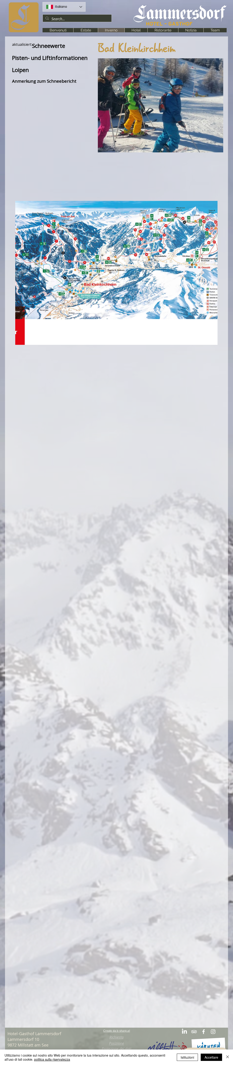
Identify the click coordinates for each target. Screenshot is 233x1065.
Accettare (211, 1057)
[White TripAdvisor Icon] (194, 1032)
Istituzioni (187, 1057)
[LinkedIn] (184, 1032)
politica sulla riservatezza (52, 1059)
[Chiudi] (227, 1057)
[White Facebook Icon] (203, 1032)
